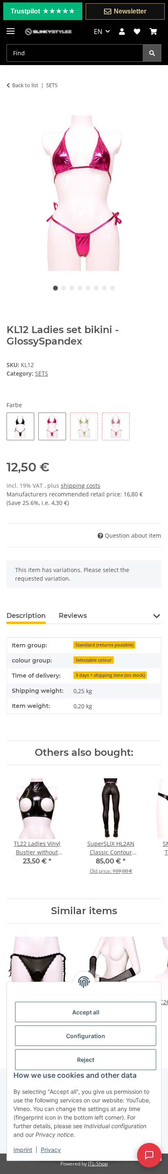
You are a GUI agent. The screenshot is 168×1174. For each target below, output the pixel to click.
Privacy (51, 1149)
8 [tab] (112, 288)
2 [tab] (63, 288)
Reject (85, 1059)
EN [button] (98, 31)
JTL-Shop (98, 1163)
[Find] (152, 53)
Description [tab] (26, 616)
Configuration (85, 1035)
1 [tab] (55, 288)
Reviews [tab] (73, 616)
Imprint (22, 1149)
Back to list (25, 85)
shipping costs (80, 485)
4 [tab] (79, 288)
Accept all (85, 1012)
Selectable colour (93, 660)
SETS (41, 373)
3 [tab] (71, 288)
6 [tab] (96, 288)
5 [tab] (88, 288)
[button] (122, 31)
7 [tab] (104, 288)
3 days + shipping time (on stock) (110, 675)
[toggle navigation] (11, 28)
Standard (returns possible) (104, 645)
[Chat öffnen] (149, 1149)
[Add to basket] (13, 110)
